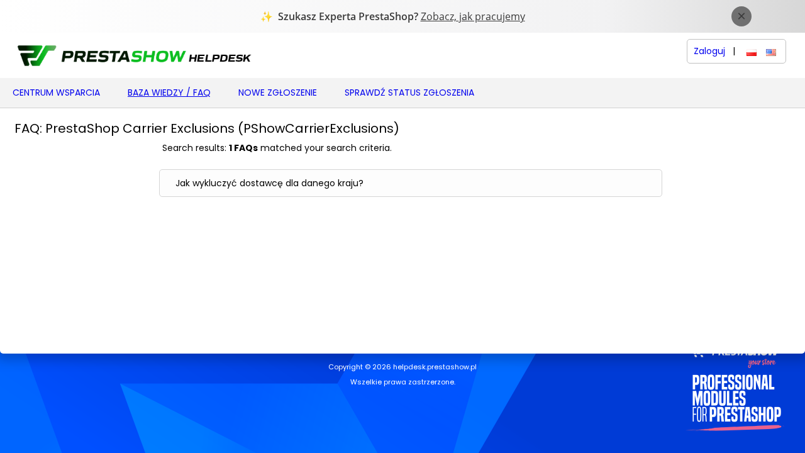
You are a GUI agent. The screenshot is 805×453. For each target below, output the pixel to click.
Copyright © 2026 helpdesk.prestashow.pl (402, 367)
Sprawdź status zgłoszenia (409, 92)
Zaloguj (709, 51)
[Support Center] (133, 55)
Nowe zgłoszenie (277, 92)
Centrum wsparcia (56, 92)
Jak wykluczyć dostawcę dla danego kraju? (269, 183)
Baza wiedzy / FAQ (169, 92)
